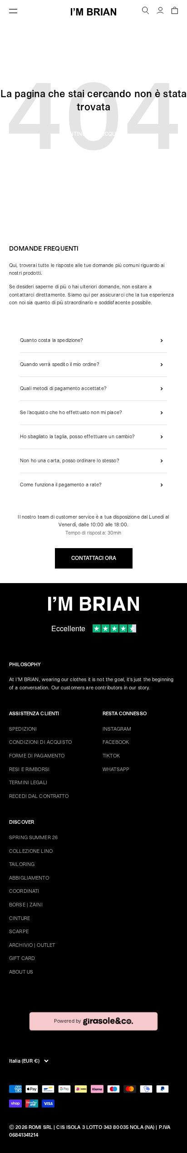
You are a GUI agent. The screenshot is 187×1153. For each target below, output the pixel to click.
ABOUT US (21, 972)
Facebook (116, 742)
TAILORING (21, 864)
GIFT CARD (22, 958)
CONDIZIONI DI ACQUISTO (40, 742)
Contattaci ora (93, 558)
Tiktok (111, 755)
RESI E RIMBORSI (29, 769)
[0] (174, 12)
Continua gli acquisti (93, 134)
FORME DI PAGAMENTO (36, 755)
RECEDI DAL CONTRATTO (39, 796)
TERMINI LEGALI (28, 782)
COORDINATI (24, 891)
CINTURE (19, 918)
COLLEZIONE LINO (31, 851)
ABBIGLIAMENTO (29, 878)
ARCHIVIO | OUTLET (32, 945)
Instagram (117, 729)
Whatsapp (116, 769)
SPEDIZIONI (23, 729)
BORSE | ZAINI (26, 904)
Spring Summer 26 (33, 837)
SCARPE (19, 931)
